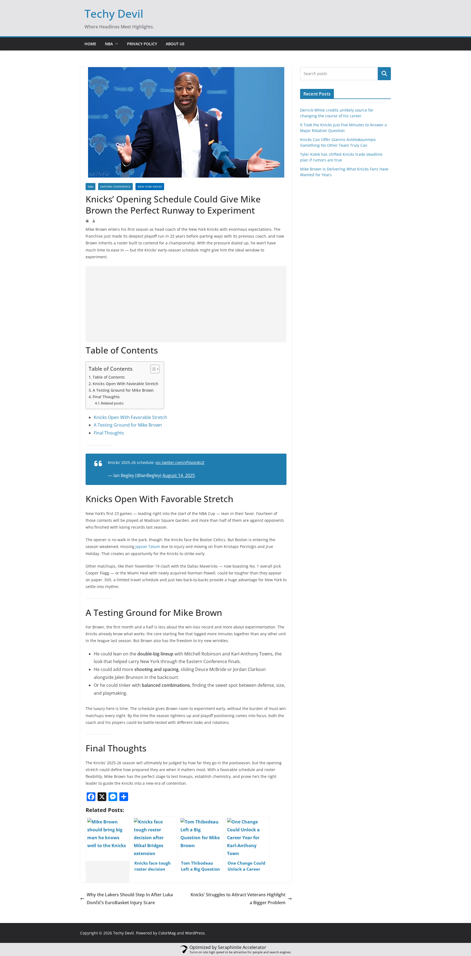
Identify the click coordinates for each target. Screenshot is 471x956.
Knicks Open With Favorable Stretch (125, 383)
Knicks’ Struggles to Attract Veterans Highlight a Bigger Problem (238, 899)
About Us (175, 43)
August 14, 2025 (178, 475)
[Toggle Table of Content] (152, 369)
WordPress (195, 933)
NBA (109, 43)
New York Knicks (150, 186)
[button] (115, 44)
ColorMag (167, 933)
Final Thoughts (106, 396)
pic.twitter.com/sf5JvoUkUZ (180, 462)
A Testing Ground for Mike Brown (123, 390)
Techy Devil (113, 13)
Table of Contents (109, 377)
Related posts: (112, 403)
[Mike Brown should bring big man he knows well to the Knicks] (108, 843)
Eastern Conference (115, 186)
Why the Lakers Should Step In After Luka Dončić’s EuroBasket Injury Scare (130, 899)
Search (384, 74)
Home (90, 43)
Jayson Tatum (147, 546)
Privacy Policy (142, 43)
